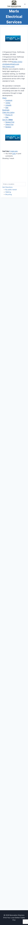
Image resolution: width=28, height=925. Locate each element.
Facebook (8, 100)
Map (6, 117)
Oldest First (9, 124)
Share (4, 98)
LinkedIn (8, 105)
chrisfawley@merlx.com (10, 64)
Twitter (7, 103)
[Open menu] (24, 4)
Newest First (9, 122)
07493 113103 (17, 62)
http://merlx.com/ (8, 66)
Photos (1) (8, 115)
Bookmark (5, 110)
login (14, 153)
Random (8, 127)
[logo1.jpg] (14, 139)
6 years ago (13, 151)
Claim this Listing (8, 112)
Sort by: (7, 120)
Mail (6, 107)
